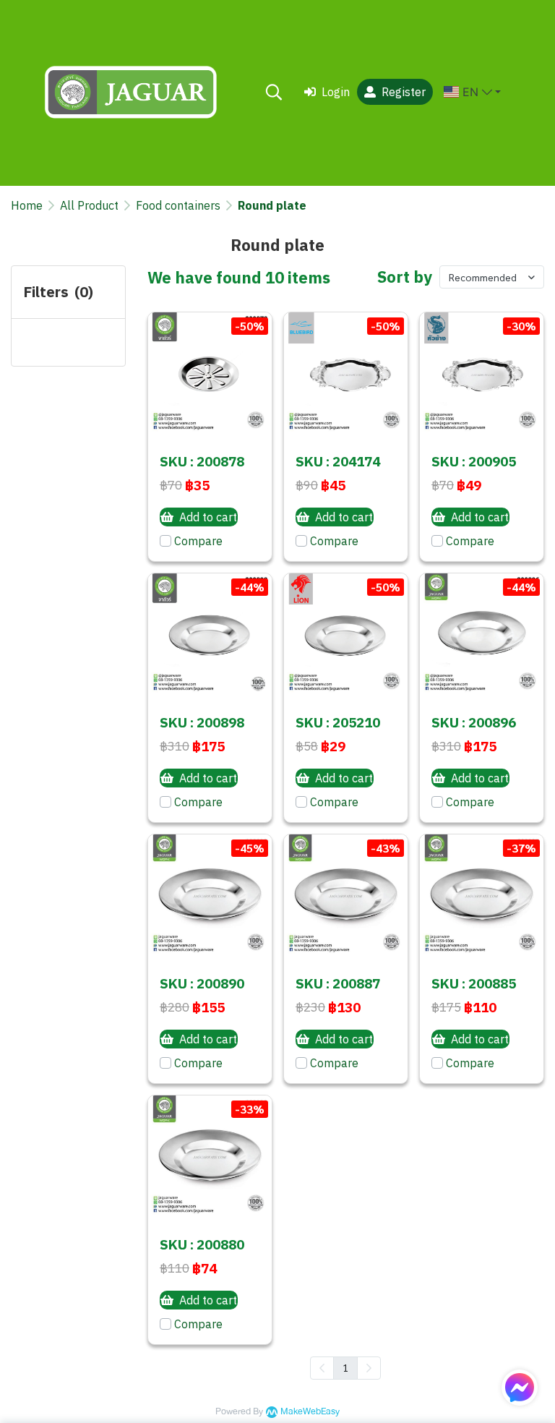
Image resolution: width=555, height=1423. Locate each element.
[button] (274, 92)
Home (27, 205)
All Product (89, 205)
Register (404, 92)
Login (336, 92)
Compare (198, 541)
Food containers (178, 205)
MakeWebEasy (310, 1411)
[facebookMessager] (519, 1387)
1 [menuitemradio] (345, 1367)
